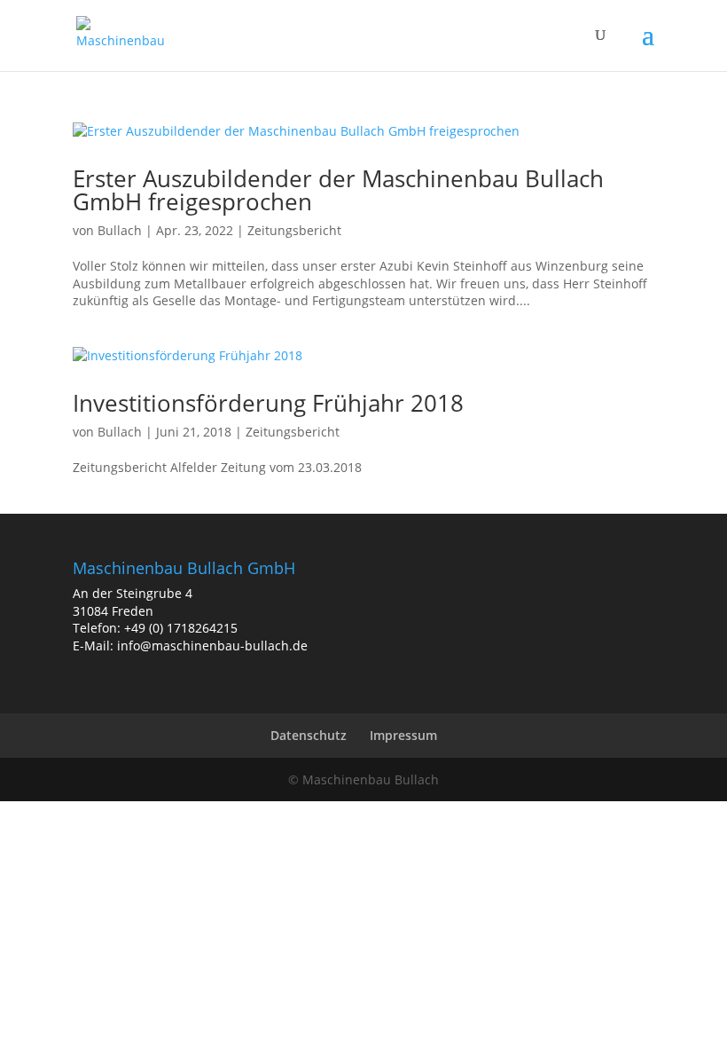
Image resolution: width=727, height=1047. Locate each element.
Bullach (120, 230)
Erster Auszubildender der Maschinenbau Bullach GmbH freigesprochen (338, 189)
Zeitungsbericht (294, 230)
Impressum (403, 735)
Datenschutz (308, 735)
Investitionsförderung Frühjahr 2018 (268, 403)
